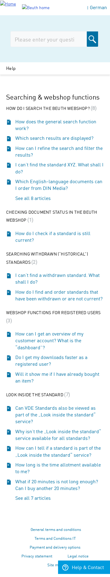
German (98, 7)
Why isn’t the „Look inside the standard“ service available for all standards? (58, 434)
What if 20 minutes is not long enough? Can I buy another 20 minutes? (56, 484)
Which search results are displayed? (54, 137)
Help (11, 68)
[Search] (92, 39)
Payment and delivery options (55, 547)
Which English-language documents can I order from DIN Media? (58, 184)
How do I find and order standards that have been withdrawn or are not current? (59, 295)
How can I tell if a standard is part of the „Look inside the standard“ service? (58, 451)
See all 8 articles (33, 197)
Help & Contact (88, 567)
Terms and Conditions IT (55, 538)
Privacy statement (36, 556)
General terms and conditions (56, 529)
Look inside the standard (37, 394)
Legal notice (78, 556)
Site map (55, 565)
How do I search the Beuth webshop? (50, 108)
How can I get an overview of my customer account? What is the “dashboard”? (49, 340)
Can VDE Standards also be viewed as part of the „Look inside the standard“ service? (55, 414)
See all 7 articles (33, 497)
